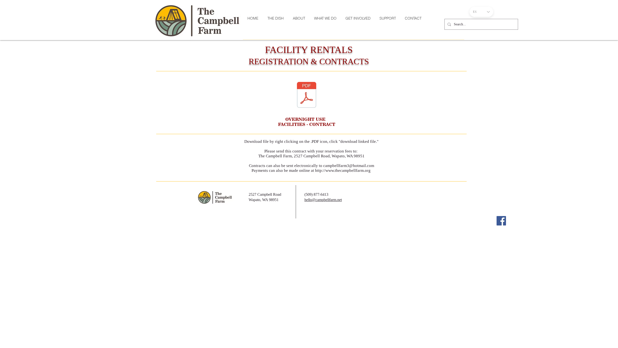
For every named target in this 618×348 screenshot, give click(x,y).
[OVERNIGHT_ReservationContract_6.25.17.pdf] (306, 95)
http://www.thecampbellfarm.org (343, 170)
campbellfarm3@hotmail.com (348, 165)
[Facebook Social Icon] (501, 220)
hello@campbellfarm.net (323, 200)
